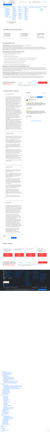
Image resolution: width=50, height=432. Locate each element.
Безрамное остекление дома (18, 272)
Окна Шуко (5, 402)
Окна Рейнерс (6, 403)
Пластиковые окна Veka (7, 399)
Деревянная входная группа (8, 418)
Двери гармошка (42, 277)
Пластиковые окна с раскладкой (9, 407)
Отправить (42, 82)
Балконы (12, 6)
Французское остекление (6, 392)
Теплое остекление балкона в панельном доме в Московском (13, 386)
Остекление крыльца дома (18, 273)
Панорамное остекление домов (7, 372)
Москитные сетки (35, 278)
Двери (24, 6)
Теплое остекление (28, 272)
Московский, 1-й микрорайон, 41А (12, 1)
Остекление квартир (5, 412)
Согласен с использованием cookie (42, 289)
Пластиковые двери (43, 274)
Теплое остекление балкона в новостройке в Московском (12, 385)
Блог (2, 425)
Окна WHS (5, 406)
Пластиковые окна (5, 396)
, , (9, 274)
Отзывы (41, 8)
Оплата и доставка (4, 426)
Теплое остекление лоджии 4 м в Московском (11, 387)
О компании (3, 428)
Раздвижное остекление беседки (9, 379)
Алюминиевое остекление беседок (9, 378)
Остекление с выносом (6, 390)
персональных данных (36, 264)
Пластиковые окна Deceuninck (8, 408)
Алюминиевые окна (5, 409)
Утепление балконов (28, 284)
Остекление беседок (5, 376)
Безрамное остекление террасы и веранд (10, 382)
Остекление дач (7, 14)
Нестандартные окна (36, 273)
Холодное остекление (5, 389)
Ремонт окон (20, 13)
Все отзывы (14, 237)
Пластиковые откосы (36, 277)
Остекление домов (4, 371)
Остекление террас (17, 277)
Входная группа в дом (5, 415)
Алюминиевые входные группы (8, 417)
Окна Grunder (6, 398)
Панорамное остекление (6, 391)
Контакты (2, 430)
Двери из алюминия (43, 273)
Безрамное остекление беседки (8, 377)
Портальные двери (5, 421)
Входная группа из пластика (8, 416)
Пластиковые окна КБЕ (7, 401)
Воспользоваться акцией (8, 255)
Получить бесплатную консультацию (12, 22)
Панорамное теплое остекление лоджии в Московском (12, 388)
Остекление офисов (43, 278)
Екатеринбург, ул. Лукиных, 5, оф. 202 (12, 3)
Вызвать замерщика (7, 4)
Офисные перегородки (6, 424)
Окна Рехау (5, 400)
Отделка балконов (28, 283)
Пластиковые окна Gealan (8, 405)
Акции (2, 427)
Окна (18, 6)
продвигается (39, 287)
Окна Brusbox (6, 404)
